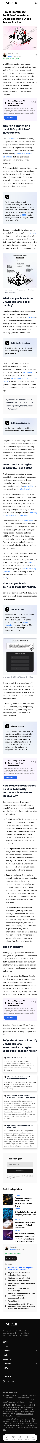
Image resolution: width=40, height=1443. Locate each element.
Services (7, 1351)
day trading (29, 486)
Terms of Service (22, 1335)
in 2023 (23, 215)
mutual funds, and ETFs (18, 515)
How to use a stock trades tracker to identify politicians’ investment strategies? (21, 1296)
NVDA (5, 577)
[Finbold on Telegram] (13, 1381)
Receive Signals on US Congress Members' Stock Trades (20, 1269)
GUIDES (10, 56)
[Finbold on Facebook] (4, 1381)
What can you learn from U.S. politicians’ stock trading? (19, 1279)
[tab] (6, 1437)
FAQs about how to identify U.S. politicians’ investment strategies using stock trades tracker (21, 1306)
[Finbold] (10, 3)
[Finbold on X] (8, 1381)
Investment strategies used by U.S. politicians (21, 1284)
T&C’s (30, 1176)
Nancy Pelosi (28, 372)
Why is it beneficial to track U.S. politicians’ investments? (20, 1274)
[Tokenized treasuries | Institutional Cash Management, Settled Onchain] (8, 1199)
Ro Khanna (32, 562)
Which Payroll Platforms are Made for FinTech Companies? (25, 1225)
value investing (25, 489)
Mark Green (28, 520)
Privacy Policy (11, 1178)
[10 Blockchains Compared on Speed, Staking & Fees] (8, 1213)
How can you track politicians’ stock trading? (20, 1289)
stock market (11, 138)
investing (33, 233)
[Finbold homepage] (20, 1324)
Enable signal (11, 118)
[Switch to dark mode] (35, 3)
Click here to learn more (24, 1414)
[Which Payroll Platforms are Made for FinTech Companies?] (8, 1223)
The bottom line (14, 1301)
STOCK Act (30, 317)
